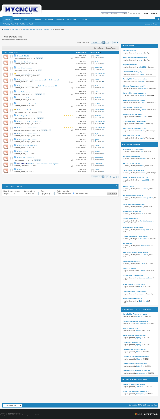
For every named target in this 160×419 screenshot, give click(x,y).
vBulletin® (11, 413)
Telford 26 (139, 387)
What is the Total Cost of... (132, 136)
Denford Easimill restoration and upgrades (43, 164)
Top (155, 405)
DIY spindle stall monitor (131, 156)
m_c (140, 53)
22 (85, 158)
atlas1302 (142, 67)
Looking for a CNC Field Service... (134, 384)
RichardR (142, 271)
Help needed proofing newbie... (133, 195)
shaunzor (142, 81)
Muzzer (141, 124)
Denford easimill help (24, 110)
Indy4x (142, 138)
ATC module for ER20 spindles (133, 149)
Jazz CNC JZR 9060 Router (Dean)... (135, 364)
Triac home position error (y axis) (28, 74)
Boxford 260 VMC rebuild (131, 163)
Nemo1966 (25, 88)
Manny (23, 154)
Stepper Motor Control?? (131, 218)
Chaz (138, 352)
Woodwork (60, 19)
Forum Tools (98, 48)
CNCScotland (141, 323)
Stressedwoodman (145, 278)
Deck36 (23, 58)
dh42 (141, 207)
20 (85, 116)
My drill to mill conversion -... (133, 107)
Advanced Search (151, 24)
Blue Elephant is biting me (132, 211)
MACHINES (16, 29)
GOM (23, 82)
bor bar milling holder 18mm (132, 114)
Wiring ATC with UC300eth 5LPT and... (136, 178)
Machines (27, 19)
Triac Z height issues (24, 68)
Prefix (43, 191)
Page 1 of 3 (97, 42)
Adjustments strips (129, 50)
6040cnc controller (129, 268)
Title (5, 52)
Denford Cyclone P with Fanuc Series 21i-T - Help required (37, 80)
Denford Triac (21, 170)
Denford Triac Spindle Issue (26, 128)
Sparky (141, 74)
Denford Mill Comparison (25, 158)
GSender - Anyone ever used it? (134, 86)
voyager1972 (144, 180)
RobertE (139, 366)
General (17, 19)
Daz (141, 152)
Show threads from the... (12, 191)
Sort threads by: (29, 191)
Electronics (38, 19)
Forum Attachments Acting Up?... (134, 204)
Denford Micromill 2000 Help (26, 146)
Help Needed (127, 243)
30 (85, 92)
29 (85, 56)
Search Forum (111, 48)
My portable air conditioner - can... (135, 128)
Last (114, 42)
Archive (150, 405)
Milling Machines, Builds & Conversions (37, 29)
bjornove (24, 100)
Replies (78, 52)
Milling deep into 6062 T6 (131, 261)
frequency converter (130, 65)
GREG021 (24, 112)
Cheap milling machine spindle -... (134, 93)
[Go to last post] (103, 57)
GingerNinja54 (26, 76)
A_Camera (142, 102)
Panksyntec (140, 394)
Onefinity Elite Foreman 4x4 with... (135, 79)
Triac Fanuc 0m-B (23, 98)
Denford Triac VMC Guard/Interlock (29, 122)
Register (154, 13)
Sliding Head (144, 230)
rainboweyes (140, 373)
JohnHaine (142, 88)
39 (85, 128)
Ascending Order (65, 193)
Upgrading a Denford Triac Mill (27, 116)
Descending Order (81, 193)
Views (84, 52)
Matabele (24, 118)
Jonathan (24, 166)
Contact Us (133, 405)
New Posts (14, 24)
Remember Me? (135, 13)
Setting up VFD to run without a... (134, 275)
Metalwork (49, 19)
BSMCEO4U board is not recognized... (136, 252)
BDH (22, 160)
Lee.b (23, 172)
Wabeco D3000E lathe (130, 328)
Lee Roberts (144, 189)
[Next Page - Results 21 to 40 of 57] (110, 42)
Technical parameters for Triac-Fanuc (30, 104)
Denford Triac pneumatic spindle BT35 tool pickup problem (37, 86)
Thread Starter (13, 52)
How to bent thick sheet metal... (134, 100)
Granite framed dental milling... (133, 227)
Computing (83, 19)
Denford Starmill (22, 152)
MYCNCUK (142, 405)
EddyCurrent (144, 246)
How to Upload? (128, 186)
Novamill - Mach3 (22, 56)
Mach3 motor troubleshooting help (135, 58)
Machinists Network (146, 414)
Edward (139, 331)
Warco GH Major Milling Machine (134, 335)
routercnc (143, 95)
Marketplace (71, 19)
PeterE (23, 148)
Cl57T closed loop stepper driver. (134, 121)
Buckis (23, 106)
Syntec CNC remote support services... (136, 391)
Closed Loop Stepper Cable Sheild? (135, 236)
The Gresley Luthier (146, 198)
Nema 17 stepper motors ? (132, 299)
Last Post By (95, 52)
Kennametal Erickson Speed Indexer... (136, 357)
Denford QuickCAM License (26, 140)
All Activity (6, 24)
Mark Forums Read (26, 24)
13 (85, 110)
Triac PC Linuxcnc (23, 92)
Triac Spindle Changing (24, 62)
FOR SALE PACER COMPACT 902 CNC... (137, 371)
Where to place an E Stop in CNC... (135, 284)
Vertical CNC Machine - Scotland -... (135, 321)
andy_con (24, 64)
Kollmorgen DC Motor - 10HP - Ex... (135, 349)
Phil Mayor (143, 239)
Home (7, 19)
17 (85, 68)
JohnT (23, 95)
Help (146, 13)
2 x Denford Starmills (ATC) (132, 72)
